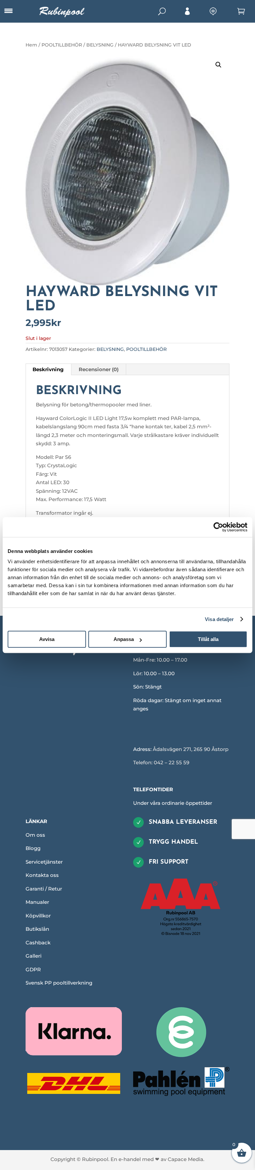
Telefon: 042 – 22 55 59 (161, 762)
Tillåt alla (208, 639)
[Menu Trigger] (8, 11)
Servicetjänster (44, 862)
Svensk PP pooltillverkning (59, 983)
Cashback (38, 942)
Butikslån (37, 929)
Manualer (37, 902)
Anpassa (124, 639)
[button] (218, 65)
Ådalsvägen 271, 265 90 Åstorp (190, 749)
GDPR (33, 969)
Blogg (33, 848)
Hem (31, 45)
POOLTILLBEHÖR (62, 45)
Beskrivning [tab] (48, 369)
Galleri (34, 956)
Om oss (35, 835)
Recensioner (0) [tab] (99, 369)
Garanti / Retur (44, 889)
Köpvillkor (38, 915)
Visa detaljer (219, 619)
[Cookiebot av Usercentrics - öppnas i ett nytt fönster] (218, 527)
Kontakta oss (42, 875)
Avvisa (46, 639)
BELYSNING (100, 45)
